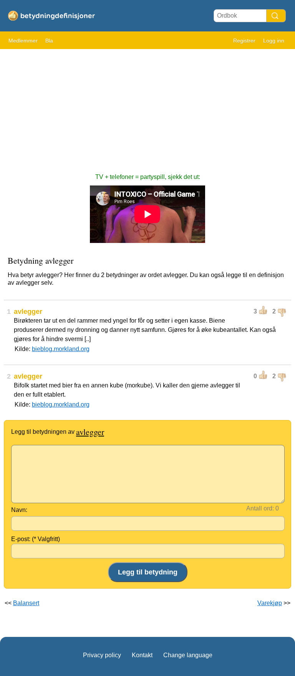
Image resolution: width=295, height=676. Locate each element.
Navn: (19, 510)
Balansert (26, 603)
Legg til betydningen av (57, 431)
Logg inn (273, 41)
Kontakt (142, 655)
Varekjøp (269, 603)
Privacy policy (102, 655)
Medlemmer (23, 41)
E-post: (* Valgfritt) (35, 539)
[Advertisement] (147, 107)
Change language (187, 655)
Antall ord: (260, 508)
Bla (49, 41)
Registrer (244, 41)
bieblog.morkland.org (60, 349)
